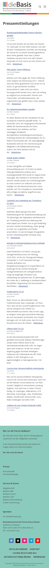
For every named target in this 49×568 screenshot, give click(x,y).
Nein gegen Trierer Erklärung (18, 69)
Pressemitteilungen (10, 474)
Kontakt (35, 549)
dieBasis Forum (9, 494)
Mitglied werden (18, 549)
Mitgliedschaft (8, 488)
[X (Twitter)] (18, 540)
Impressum (39, 557)
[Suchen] (40, 6)
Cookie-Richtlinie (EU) (25, 553)
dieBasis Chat (8, 497)
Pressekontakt (9, 471)
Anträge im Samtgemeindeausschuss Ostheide (26, 243)
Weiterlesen (17, 64)
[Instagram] (24, 540)
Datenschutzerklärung (17, 557)
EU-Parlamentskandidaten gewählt (21, 109)
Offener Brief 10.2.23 (15, 328)
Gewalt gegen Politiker (16, 158)
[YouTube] (37, 540)
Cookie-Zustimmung (11, 502)
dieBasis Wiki (8, 491)
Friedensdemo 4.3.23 (15, 291)
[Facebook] (11, 540)
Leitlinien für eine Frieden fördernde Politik (24, 405)
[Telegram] (31, 540)
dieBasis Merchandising (12, 499)
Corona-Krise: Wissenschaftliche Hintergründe (25, 368)
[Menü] (45, 6)
